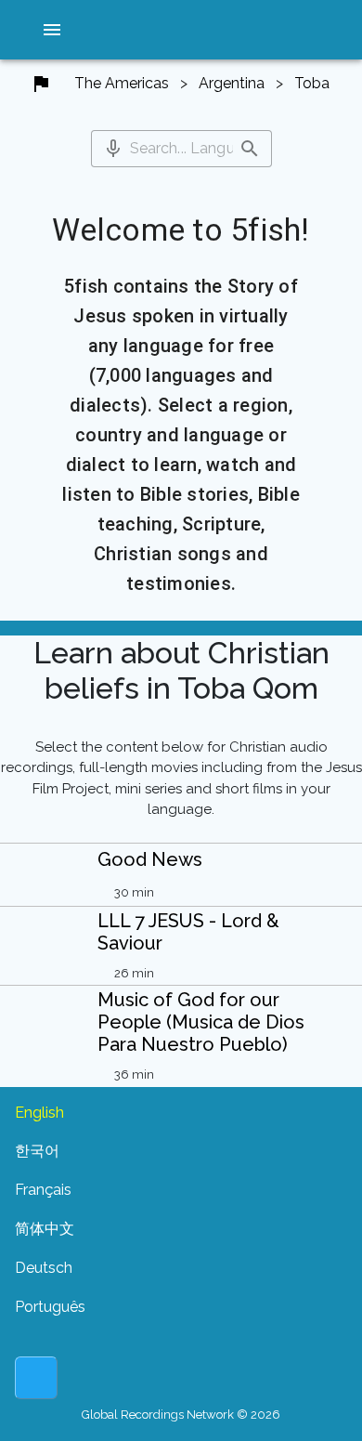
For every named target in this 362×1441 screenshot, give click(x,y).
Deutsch (43, 1268)
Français (43, 1190)
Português (50, 1307)
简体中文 (44, 1229)
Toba (312, 83)
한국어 (37, 1150)
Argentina (232, 83)
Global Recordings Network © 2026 (181, 1414)
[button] (52, 30)
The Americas (121, 83)
